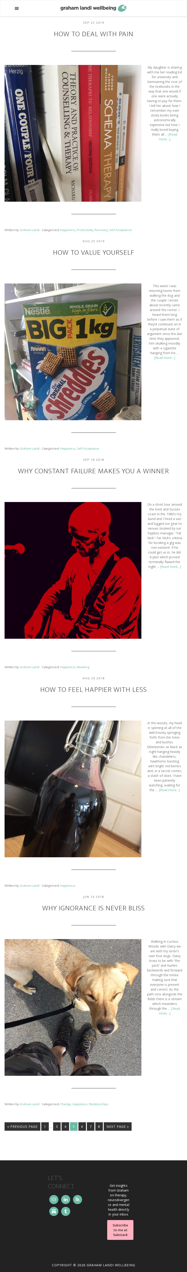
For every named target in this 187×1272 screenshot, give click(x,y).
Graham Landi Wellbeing (93, 8)
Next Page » (117, 1127)
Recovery (101, 230)
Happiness (67, 230)
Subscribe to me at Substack (120, 1230)
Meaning (83, 667)
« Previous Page (22, 1127)
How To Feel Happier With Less (93, 690)
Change (65, 1104)
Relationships (98, 1104)
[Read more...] (164, 357)
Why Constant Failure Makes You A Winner (93, 471)
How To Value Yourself (93, 253)
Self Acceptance (120, 230)
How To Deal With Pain (93, 34)
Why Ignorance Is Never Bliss (93, 908)
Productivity (85, 230)
